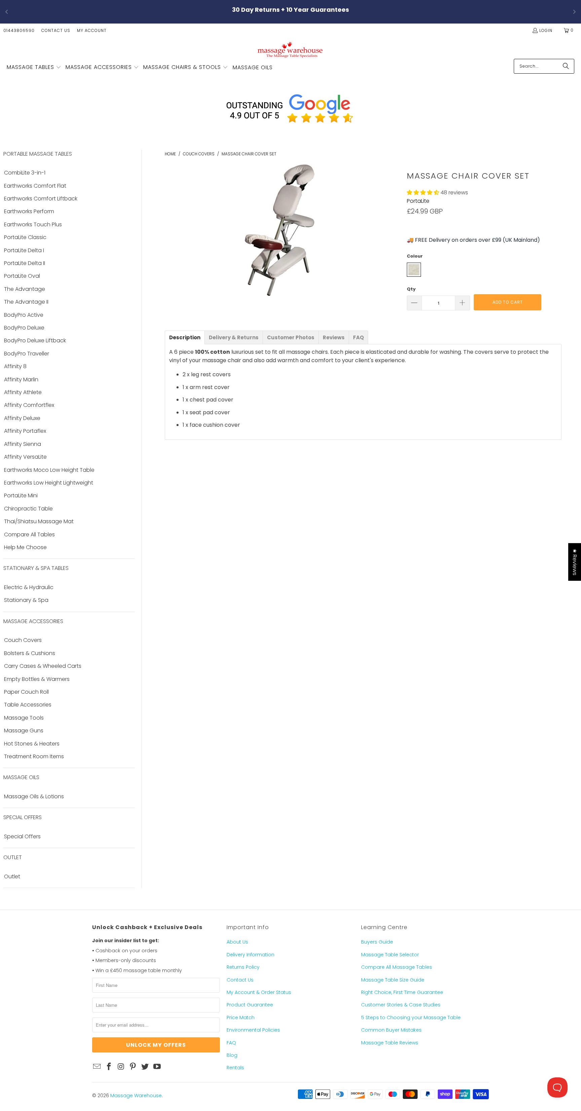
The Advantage (24, 289)
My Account (92, 30)
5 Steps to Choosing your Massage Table (411, 1017)
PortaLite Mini (21, 495)
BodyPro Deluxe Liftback (35, 340)
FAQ (231, 1042)
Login (545, 30)
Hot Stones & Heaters (32, 744)
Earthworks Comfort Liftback (40, 198)
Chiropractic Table (28, 508)
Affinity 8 (15, 366)
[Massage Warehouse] (290, 49)
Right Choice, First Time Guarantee (402, 992)
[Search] (565, 66)
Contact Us (55, 30)
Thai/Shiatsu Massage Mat (39, 521)
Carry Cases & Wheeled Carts (42, 666)
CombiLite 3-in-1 (24, 173)
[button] (34, 67)
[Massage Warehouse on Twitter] (145, 1067)
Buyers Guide (377, 941)
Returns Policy (243, 967)
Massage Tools (24, 718)
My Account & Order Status (259, 992)
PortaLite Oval (22, 276)
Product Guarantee (250, 1004)
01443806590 (19, 30)
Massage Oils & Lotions (34, 796)
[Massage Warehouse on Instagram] (121, 1067)
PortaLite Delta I (24, 250)
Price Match (241, 1017)
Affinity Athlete (23, 392)
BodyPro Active (23, 315)
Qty (411, 289)
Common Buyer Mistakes (391, 1030)
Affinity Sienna (22, 444)
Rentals (235, 1067)
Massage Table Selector (390, 954)
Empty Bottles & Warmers (37, 679)
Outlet (12, 876)
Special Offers (22, 836)
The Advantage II (26, 302)
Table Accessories (27, 704)
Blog (232, 1055)
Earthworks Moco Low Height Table (49, 470)
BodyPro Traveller (26, 353)
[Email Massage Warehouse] (97, 1067)
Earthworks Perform (29, 211)
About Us (237, 941)
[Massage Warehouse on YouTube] (157, 1067)
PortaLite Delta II (24, 263)
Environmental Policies (253, 1030)
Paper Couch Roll (26, 692)
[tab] (185, 337)
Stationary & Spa (26, 600)
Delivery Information (250, 954)
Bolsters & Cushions (29, 653)
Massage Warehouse (136, 1095)
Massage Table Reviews (389, 1042)
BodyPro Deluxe (24, 328)
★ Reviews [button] (575, 561)
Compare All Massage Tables (396, 967)
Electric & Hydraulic (28, 587)
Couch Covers (23, 640)
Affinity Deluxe (22, 418)
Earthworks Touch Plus (33, 224)
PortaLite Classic (25, 237)
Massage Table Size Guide (392, 979)
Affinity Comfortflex (29, 405)
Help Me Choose (25, 547)
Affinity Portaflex (25, 431)
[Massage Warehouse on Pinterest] (133, 1067)
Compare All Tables (29, 534)
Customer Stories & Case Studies (400, 1004)
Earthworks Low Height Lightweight (48, 483)
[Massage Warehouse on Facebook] (109, 1067)
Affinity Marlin (21, 379)
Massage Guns (23, 730)
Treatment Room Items (34, 756)
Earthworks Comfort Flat (35, 186)
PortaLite (418, 201)
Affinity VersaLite (25, 457)
